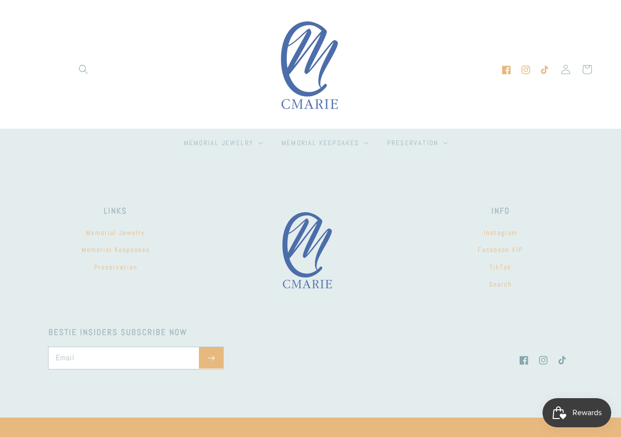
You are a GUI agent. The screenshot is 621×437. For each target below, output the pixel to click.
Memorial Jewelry (115, 232)
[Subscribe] (211, 358)
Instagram (501, 232)
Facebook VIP (500, 249)
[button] (83, 69)
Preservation (115, 267)
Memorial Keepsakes (116, 249)
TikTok (500, 267)
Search (500, 284)
